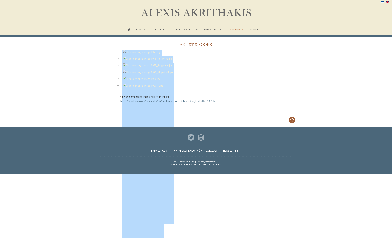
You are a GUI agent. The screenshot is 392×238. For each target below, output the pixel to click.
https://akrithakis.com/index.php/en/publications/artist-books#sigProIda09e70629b (167, 101)
